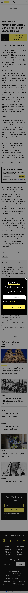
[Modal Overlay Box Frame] (14, 296)
